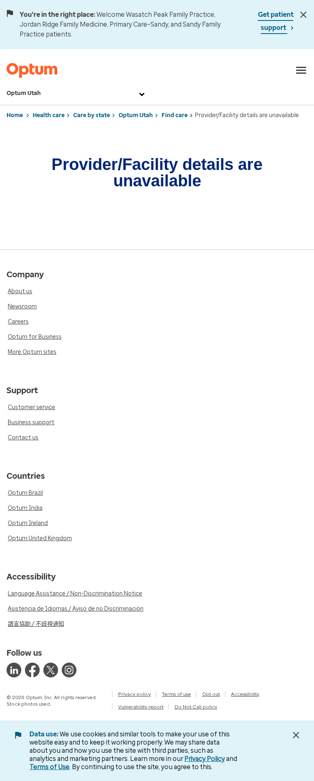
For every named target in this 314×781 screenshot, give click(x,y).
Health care (49, 115)
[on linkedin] (14, 670)
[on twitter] (50, 670)
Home (15, 115)
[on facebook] (32, 670)
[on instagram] (69, 670)
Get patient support (276, 21)
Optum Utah (24, 93)
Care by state (91, 115)
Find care (174, 115)
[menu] (301, 70)
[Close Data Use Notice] (296, 735)
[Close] (303, 15)
